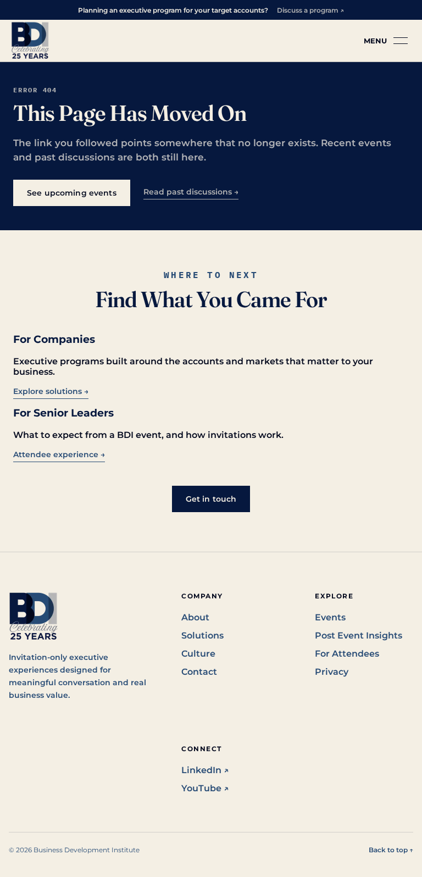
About (195, 617)
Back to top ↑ (391, 850)
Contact (199, 672)
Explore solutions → (50, 391)
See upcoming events (71, 193)
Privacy (331, 672)
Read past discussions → (190, 192)
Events (330, 617)
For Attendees (347, 653)
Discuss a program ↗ (310, 10)
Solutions (202, 635)
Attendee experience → (59, 454)
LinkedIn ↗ (205, 770)
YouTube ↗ (205, 788)
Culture (198, 653)
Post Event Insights (358, 635)
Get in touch (211, 499)
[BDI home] (30, 40)
